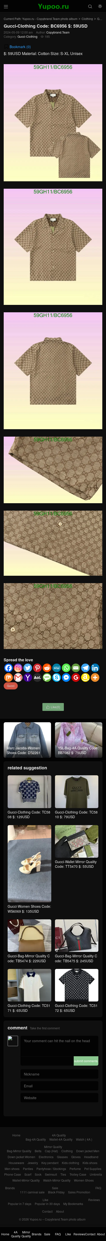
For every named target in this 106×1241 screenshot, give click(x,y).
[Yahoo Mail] (27, 677)
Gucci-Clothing (27, 36)
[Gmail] (18, 677)
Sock (38, 1174)
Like (45, 1200)
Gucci (11, 686)
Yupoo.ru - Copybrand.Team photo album (49, 19)
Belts (38, 1151)
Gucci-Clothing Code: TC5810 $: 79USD (76, 814)
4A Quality (59, 1135)
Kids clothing (70, 1163)
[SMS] (47, 677)
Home (16, 1135)
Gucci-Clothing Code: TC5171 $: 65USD (29, 1008)
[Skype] (56, 677)
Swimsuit (51, 1174)
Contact (47, 1211)
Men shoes (12, 1169)
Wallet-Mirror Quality (26, 1180)
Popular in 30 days (47, 1204)
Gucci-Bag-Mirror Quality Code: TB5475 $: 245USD (76, 958)
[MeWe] (56, 668)
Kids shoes (90, 1163)
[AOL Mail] (37, 677)
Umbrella (96, 1174)
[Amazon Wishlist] (85, 677)
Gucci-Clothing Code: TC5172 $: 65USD (76, 1008)
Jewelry (33, 1163)
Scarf (27, 1174)
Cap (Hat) (51, 1151)
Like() (53, 707)
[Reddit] (47, 668)
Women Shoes (84, 1180)
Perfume (75, 1169)
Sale (55, 1188)
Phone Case (12, 1174)
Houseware (16, 1163)
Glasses (62, 1157)
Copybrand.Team (58, 32)
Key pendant (49, 1163)
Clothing (87, 19)
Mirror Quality (53, 1147)
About (60, 1211)
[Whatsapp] (66, 668)
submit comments (86, 1061)
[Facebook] (8, 668)
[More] (95, 677)
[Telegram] (85, 668)
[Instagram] (18, 668)
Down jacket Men (87, 1151)
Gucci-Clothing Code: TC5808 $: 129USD (29, 814)
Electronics (46, 1157)
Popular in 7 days (19, 1204)
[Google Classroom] (75, 677)
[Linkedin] (95, 668)
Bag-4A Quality (36, 1139)
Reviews (94, 1200)
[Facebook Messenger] (66, 677)
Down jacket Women (21, 1157)
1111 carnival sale (32, 1192)
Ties (63, 1174)
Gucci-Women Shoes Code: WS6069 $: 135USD (29, 909)
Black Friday (56, 1192)
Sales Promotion (79, 1192)
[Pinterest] (37, 668)
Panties (28, 1169)
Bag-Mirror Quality (19, 1151)
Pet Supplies (92, 1169)
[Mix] (8, 677)
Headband (91, 1157)
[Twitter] (27, 668)
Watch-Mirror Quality (57, 1180)
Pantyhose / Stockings (51, 1169)
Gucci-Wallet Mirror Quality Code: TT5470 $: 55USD (76, 864)
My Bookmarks (73, 1204)
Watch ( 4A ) (84, 1139)
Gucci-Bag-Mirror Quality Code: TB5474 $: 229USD (29, 958)
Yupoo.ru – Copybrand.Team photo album (58, 1219)
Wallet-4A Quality (60, 1139)
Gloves (76, 1157)
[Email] (75, 668)
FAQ (98, 1188)
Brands (10, 1188)
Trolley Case (78, 1174)
